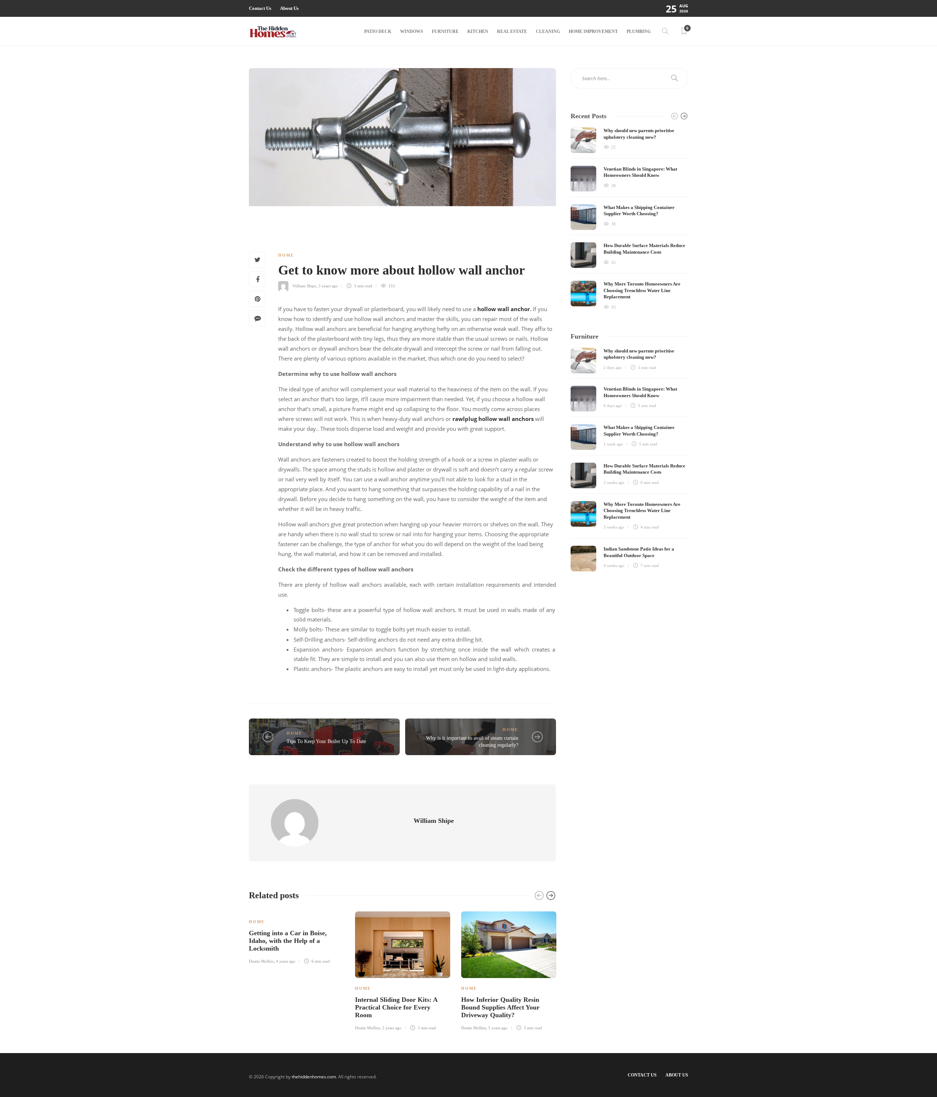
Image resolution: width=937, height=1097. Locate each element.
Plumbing (639, 31)
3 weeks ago (614, 527)
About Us (289, 8)
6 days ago (613, 405)
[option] (296, 936)
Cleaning (548, 31)
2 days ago (613, 367)
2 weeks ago (614, 482)
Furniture (445, 31)
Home (286, 255)
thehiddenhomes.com (314, 1077)
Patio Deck (377, 31)
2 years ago (392, 1028)
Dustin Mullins (261, 961)
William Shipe (304, 286)
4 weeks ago (614, 565)
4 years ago (285, 961)
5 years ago (498, 1028)
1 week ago (613, 444)
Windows (411, 31)
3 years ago (328, 286)
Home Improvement (593, 31)
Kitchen (477, 31)
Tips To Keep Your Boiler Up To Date (326, 741)
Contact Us (260, 8)
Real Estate (512, 31)
